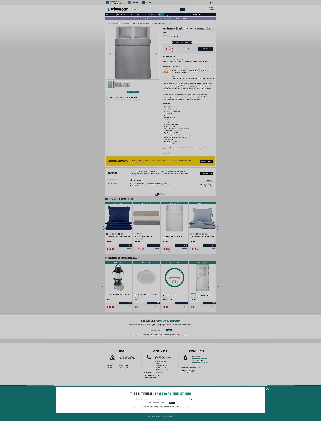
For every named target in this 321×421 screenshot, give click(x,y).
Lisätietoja (189, 407)
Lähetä (172, 402)
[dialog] (160, 210)
